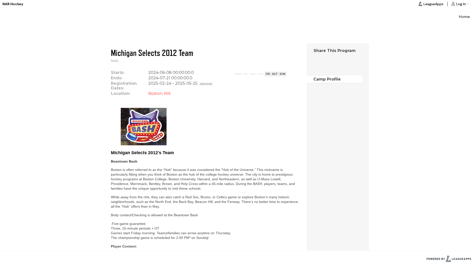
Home (464, 16)
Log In (461, 4)
